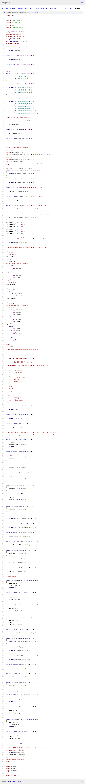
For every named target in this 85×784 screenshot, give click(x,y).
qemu (70, 8)
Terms (19, 781)
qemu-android (7, 8)
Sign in (81, 2)
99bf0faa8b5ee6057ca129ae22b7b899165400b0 (41, 8)
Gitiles (10, 781)
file (36, 12)
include (64, 8)
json (82, 781)
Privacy (14, 781)
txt (78, 781)
